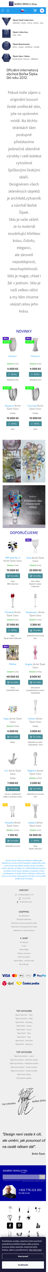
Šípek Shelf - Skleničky (24, 1022)
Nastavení (23, 1256)
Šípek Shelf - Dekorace (24, 1044)
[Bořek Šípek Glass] (19, 1225)
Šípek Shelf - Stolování (24, 1040)
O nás (24, 946)
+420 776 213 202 (30, 1190)
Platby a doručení (24, 953)
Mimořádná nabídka (24, 1078)
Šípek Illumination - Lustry (24, 1056)
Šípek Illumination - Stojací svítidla (24, 1067)
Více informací (35, 1249)
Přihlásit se (42, 1177)
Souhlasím (23, 1264)
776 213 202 (26, 898)
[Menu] (42, 10)
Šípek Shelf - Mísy (24, 1033)
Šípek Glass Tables (24, 1074)
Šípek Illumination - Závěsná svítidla (24, 1060)
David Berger (24, 964)
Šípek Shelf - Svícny (24, 1029)
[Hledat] (2, 10)
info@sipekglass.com (26, 894)
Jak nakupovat (24, 916)
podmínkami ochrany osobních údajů (33, 1181)
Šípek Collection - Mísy (24, 1018)
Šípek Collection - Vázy (24, 1015)
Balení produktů (24, 957)
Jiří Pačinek (24, 942)
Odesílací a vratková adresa (24, 930)
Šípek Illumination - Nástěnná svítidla (24, 1063)
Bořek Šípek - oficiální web (24, 960)
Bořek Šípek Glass (26, 902)
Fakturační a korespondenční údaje (24, 927)
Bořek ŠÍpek (24, 949)
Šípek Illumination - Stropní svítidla (24, 1071)
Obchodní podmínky (24, 919)
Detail (14, 374)
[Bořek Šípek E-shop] (10, 1225)
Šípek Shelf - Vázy (24, 1037)
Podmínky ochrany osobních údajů (24, 923)
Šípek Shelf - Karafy (24, 1026)
